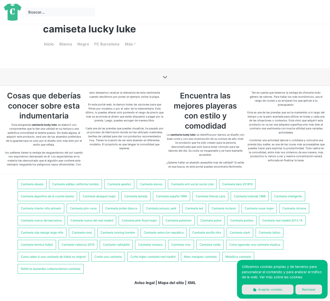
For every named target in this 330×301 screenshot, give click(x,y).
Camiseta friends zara (210, 196)
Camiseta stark (240, 232)
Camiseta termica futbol (37, 244)
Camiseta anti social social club (192, 184)
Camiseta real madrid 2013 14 (282, 220)
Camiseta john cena (83, 208)
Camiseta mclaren (224, 208)
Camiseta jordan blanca (121, 208)
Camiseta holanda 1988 (249, 196)
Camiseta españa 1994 (171, 196)
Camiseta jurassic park (161, 208)
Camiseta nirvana (294, 208)
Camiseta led (194, 208)
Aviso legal (144, 282)
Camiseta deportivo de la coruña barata (47, 196)
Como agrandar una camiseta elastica (254, 244)
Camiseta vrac (181, 244)
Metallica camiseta (238, 256)
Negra (83, 44)
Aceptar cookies (269, 289)
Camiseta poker (211, 220)
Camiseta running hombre (117, 232)
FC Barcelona (106, 44)
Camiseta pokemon (178, 220)
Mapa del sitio (171, 282)
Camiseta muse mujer (259, 208)
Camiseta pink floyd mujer (139, 220)
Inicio (49, 44)
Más (129, 44)
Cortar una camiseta (108, 256)
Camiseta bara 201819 (237, 184)
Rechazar (309, 289)
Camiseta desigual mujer (99, 196)
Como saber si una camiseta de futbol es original (53, 256)
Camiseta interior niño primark (41, 208)
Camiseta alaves (151, 184)
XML (191, 282)
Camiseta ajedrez (119, 184)
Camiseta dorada (135, 196)
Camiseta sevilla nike (206, 232)
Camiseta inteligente (288, 196)
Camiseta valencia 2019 (78, 244)
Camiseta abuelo (32, 184)
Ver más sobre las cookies (280, 277)
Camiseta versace (150, 244)
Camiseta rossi (82, 232)
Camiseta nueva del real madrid (92, 220)
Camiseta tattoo (269, 232)
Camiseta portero (241, 220)
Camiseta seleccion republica (164, 232)
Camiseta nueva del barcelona (41, 220)
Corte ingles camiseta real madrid (152, 256)
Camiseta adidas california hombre (75, 184)
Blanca (65, 44)
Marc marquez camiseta (200, 256)
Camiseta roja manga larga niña (42, 232)
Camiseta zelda (210, 244)
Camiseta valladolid (116, 244)
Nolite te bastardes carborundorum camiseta (50, 269)
